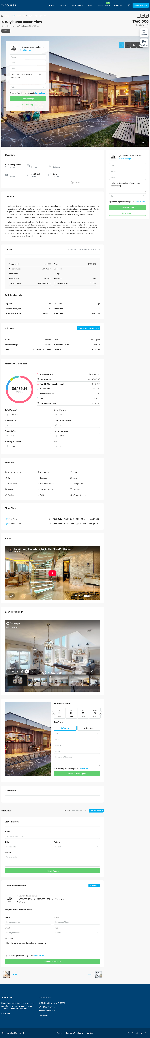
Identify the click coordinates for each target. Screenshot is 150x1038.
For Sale (6, 31)
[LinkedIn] (142, 1033)
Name (7, 917)
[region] (85, 173)
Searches (118, 5)
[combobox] (77, 733)
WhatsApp (59, 899)
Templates (144, 45)
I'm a (56, 928)
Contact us (43, 1015)
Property (76, 5)
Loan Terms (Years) (62, 420)
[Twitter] (133, 1033)
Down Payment (60, 410)
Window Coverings (80, 495)
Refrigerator (78, 483)
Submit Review (52, 871)
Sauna (10, 489)
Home (51, 5)
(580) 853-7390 (26, 899)
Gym (9, 478)
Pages (89, 5)
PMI (55, 441)
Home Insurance (61, 431)
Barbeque (44, 472)
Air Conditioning (14, 472)
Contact (90, 1033)
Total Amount (11, 410)
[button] (139, 16)
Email (7, 831)
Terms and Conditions (74, 1033)
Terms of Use (83, 769)
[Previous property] (6, 974)
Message (9, 938)
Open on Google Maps (89, 328)
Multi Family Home (18, 16)
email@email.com (48, 1011)
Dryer (75, 472)
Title (7, 842)
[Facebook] (128, 1033)
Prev (15, 974)
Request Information (52, 961)
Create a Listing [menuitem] (140, 5)
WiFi (42, 495)
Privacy (59, 1033)
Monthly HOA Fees (13, 441)
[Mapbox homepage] (76, 182)
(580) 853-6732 (43, 899)
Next (90, 974)
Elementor (103, 5)
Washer (11, 495)
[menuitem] (128, 5)
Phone (57, 917)
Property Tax (10, 431)
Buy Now (144, 35)
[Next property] (98, 974)
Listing (63, 5)
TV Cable (76, 489)
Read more (5, 1013)
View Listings (94, 885)
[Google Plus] (146, 1033)
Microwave (12, 483)
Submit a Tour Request (77, 773)
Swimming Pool (46, 489)
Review (8, 852)
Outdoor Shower (47, 483)
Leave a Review (96, 810)
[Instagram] (137, 1033)
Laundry (43, 478)
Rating (57, 842)
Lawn (75, 478)
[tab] (121, 45)
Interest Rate (10, 420)
